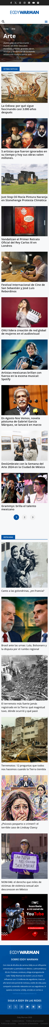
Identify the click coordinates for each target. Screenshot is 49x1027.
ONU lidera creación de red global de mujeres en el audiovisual (23, 331)
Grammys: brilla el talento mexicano (18, 507)
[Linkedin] (29, 3)
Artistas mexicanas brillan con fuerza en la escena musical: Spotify (21, 376)
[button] (46, 21)
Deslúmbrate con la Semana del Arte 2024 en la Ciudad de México (23, 465)
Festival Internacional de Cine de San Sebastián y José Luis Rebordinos (23, 288)
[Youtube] (34, 3)
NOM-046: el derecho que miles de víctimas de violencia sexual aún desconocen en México (21, 885)
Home (5, 29)
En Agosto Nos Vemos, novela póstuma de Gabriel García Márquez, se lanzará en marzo (21, 421)
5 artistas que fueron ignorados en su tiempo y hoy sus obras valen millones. (24, 155)
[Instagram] (25, 3)
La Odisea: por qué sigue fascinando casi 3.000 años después (18, 109)
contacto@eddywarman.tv (24, 993)
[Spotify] (38, 3)
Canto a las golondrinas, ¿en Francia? (22, 590)
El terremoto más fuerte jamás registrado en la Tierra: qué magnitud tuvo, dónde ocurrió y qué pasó (23, 707)
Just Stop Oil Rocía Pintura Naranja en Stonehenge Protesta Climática (24, 198)
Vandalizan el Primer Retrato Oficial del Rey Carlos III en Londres (20, 242)
